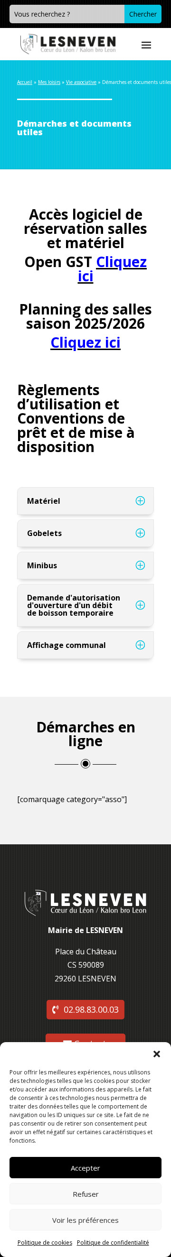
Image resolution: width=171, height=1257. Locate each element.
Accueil (24, 82)
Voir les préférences (85, 1220)
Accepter (85, 1168)
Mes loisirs (49, 82)
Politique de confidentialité (113, 1243)
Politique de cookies (45, 1243)
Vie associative (81, 82)
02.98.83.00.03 (91, 1009)
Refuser (86, 1194)
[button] (157, 1054)
